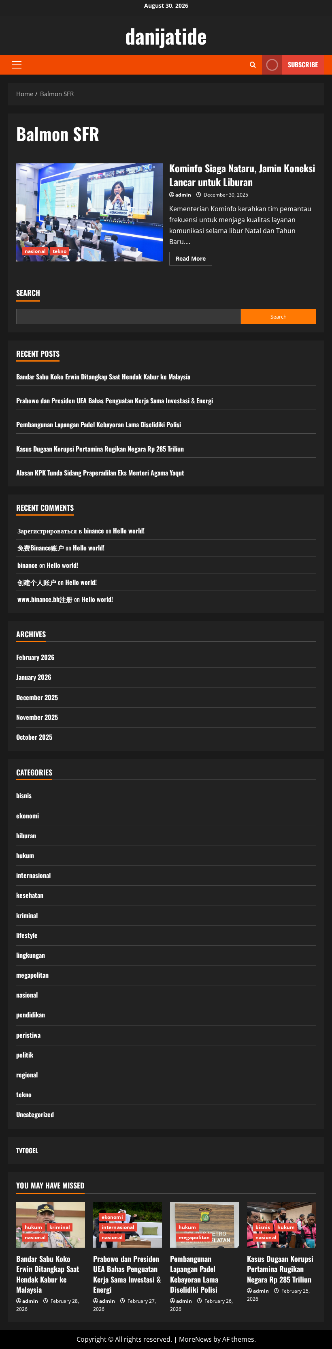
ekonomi (27, 815)
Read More (194, 260)
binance (27, 565)
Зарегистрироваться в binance (60, 530)
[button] (17, 64)
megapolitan (32, 975)
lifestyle (27, 935)
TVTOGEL (27, 1150)
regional (27, 1074)
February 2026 (35, 657)
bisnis (24, 795)
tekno (60, 251)
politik (24, 1055)
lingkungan (30, 955)
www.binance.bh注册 (44, 599)
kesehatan (29, 895)
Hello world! (129, 530)
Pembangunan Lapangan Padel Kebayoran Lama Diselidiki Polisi (98, 424)
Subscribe (303, 64)
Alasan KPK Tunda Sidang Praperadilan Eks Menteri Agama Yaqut (100, 473)
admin (183, 194)
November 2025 (37, 717)
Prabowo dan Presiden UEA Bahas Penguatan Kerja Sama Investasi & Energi (114, 400)
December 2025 (37, 697)
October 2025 (34, 737)
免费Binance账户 (40, 547)
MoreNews (195, 1339)
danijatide (166, 35)
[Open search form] (253, 65)
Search (28, 293)
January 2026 (33, 677)
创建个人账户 (36, 582)
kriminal (27, 915)
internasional (33, 875)
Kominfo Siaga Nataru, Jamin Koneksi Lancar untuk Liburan (89, 212)
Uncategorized (35, 1114)
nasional (35, 251)
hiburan (26, 835)
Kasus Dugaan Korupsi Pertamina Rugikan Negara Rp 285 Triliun (100, 449)
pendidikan (30, 1014)
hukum (25, 855)
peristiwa (28, 1035)
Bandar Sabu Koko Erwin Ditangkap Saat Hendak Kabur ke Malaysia (103, 376)
